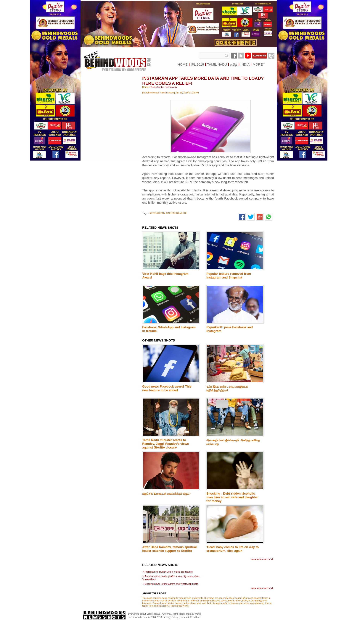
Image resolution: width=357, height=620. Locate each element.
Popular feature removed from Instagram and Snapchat (228, 275)
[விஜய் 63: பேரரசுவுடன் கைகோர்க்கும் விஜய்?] (171, 489)
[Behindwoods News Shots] (117, 58)
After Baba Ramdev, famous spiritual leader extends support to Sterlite (169, 549)
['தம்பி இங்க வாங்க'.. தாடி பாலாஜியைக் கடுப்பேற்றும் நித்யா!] (235, 382)
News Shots (157, 87)
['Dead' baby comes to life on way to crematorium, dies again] (235, 542)
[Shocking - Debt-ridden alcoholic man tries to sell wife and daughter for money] (235, 489)
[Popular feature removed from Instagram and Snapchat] (235, 269)
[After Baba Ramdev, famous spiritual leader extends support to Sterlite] (171, 542)
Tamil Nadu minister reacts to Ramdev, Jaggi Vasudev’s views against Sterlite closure (165, 443)
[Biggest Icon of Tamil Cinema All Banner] (179, 46)
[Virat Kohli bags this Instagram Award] (171, 269)
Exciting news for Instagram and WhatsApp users (171, 583)
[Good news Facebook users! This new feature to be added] (171, 382)
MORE (258, 64)
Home (145, 87)
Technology (171, 87)
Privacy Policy (171, 617)
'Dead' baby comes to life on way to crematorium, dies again (232, 549)
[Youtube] (248, 56)
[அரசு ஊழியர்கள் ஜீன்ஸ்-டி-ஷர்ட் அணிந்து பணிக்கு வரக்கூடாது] (235, 435)
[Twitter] (241, 56)
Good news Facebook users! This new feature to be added (166, 388)
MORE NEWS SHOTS (260, 559)
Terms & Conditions (190, 617)
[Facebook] (234, 56)
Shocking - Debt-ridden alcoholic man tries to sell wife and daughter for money (232, 497)
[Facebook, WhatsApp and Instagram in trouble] (171, 323)
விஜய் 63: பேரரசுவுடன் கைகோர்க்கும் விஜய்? (166, 493)
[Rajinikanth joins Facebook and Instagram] (235, 323)
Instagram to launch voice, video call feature (169, 571)
